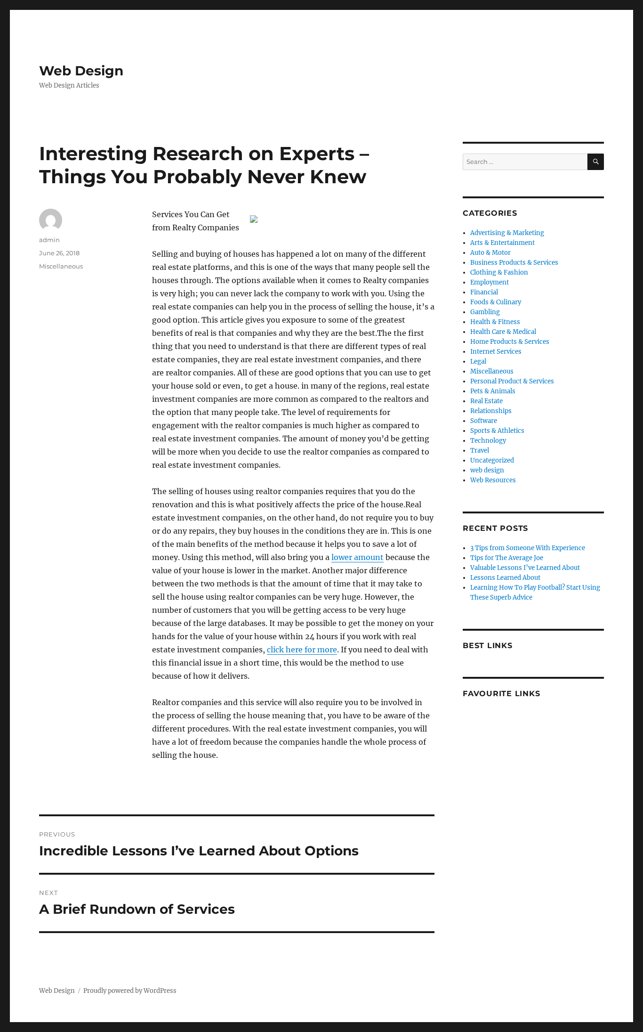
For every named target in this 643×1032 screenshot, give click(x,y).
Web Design (81, 71)
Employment (489, 282)
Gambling (485, 312)
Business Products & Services (514, 263)
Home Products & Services (509, 342)
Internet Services (496, 352)
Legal (478, 362)
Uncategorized (492, 460)
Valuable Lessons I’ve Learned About (525, 568)
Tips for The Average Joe (506, 558)
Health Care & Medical (503, 332)
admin (49, 240)
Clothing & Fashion (499, 272)
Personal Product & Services (512, 381)
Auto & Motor (490, 253)
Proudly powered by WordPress (130, 991)
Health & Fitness (495, 322)
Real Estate (486, 401)
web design (487, 470)
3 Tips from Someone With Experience (527, 548)
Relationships (491, 411)
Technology (488, 441)
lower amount (357, 557)
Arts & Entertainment (502, 243)
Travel (479, 451)
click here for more (302, 649)
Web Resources (493, 480)
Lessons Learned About (505, 578)
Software (483, 421)
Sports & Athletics (497, 431)
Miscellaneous (61, 266)
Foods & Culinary (495, 302)
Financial (484, 292)
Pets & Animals (492, 391)
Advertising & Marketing (507, 233)
